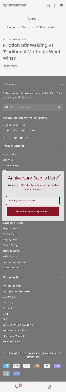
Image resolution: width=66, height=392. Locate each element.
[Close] (59, 175)
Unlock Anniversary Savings (33, 211)
